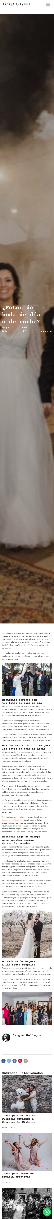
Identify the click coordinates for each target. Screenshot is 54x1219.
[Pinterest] (20, 1061)
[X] (9, 1061)
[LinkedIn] (14, 1061)
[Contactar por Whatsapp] (47, 1212)
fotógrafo (8, 715)
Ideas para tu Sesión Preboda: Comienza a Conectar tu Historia (18, 1119)
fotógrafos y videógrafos (12, 820)
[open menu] (47, 5)
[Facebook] (3, 1061)
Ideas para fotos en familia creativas (18, 1175)
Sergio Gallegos (27, 1035)
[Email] (26, 1061)
